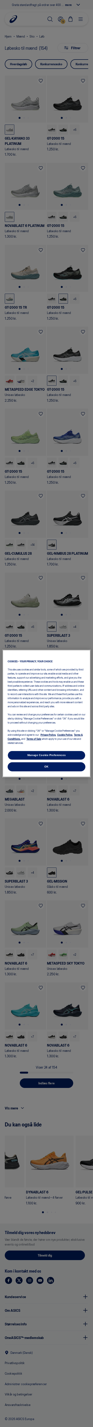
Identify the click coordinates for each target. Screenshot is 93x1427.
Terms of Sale (33, 738)
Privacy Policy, (48, 734)
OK (46, 766)
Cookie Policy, (65, 734)
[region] (46, 713)
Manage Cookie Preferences (46, 755)
